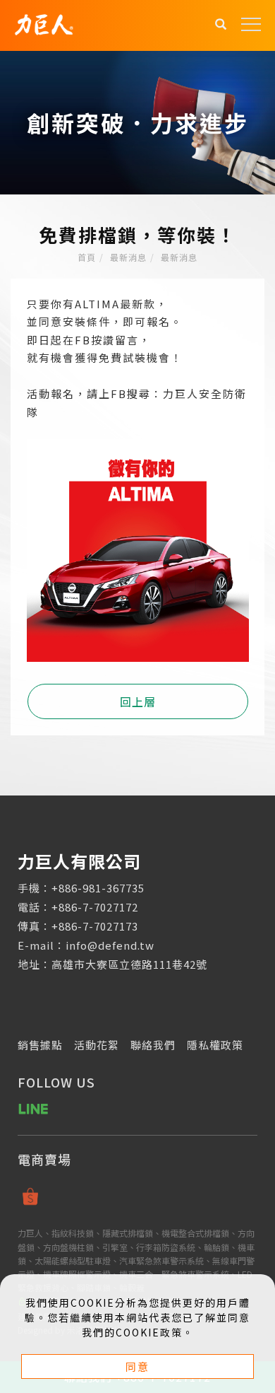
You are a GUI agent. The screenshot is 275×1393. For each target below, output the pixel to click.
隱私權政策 (215, 1044)
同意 (137, 1366)
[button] (221, 25)
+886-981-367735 (98, 887)
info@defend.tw (110, 945)
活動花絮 (96, 1044)
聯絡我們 (153, 1044)
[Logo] (43, 23)
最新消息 (128, 257)
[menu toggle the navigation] (251, 24)
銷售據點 (40, 1044)
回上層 (138, 701)
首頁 (87, 257)
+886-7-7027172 (94, 906)
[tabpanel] (137, 122)
